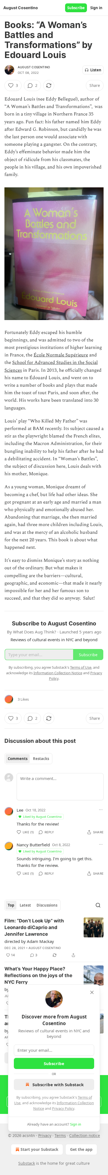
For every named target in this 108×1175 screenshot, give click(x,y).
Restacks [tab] (41, 758)
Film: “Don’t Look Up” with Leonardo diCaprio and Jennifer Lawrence (34, 927)
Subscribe (76, 7)
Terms (60, 1135)
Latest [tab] (25, 905)
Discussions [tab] (47, 905)
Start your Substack (39, 1149)
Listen (95, 69)
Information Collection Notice (58, 672)
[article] (54, 937)
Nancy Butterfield (33, 844)
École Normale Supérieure (61, 355)
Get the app (81, 1149)
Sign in (96, 7)
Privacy (44, 1135)
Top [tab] (11, 905)
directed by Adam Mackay (29, 941)
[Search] (98, 905)
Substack (26, 1163)
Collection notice (84, 1135)
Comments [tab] (17, 758)
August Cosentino (34, 67)
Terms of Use (80, 667)
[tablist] (28, 758)
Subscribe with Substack (58, 1084)
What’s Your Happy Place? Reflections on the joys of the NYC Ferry (38, 975)
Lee (20, 810)
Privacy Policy (63, 1108)
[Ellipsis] (100, 809)
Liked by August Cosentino (42, 816)
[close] (92, 992)
